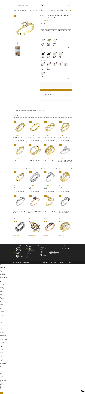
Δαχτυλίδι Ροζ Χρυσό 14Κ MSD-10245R (50, 236)
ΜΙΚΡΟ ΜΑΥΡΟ (43, 57)
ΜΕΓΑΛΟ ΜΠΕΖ (60, 57)
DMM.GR (28, 262)
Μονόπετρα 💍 (67, 98)
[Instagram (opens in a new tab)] (69, 5)
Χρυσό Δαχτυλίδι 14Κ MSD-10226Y (64, 187)
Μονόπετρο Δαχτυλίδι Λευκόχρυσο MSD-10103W (49, 188)
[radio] (42, 30)
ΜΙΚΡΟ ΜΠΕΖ (54, 57)
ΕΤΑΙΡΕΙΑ (44, 262)
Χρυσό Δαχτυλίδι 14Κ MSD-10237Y (49, 137)
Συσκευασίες (42, 36)
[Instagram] (65, 248)
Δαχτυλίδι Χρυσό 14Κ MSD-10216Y (19, 137)
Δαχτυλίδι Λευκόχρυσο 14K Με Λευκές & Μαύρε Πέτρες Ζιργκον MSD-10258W (20, 237)
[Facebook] (62, 248)
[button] (13, 15)
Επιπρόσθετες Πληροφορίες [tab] (45, 104)
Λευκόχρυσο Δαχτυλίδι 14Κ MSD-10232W (19, 212)
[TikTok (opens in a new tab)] (71, 5)
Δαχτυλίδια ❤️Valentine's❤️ (56, 98)
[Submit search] (1, 393)
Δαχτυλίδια (50, 98)
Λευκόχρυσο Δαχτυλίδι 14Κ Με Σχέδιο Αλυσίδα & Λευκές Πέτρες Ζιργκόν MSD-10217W (64, 212)
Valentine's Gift (46, 98)
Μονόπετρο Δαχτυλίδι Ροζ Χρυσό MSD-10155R (35, 212)
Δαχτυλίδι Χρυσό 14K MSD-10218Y (19, 187)
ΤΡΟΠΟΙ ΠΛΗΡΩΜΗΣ (46, 262)
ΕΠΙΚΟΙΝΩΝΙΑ (51, 258)
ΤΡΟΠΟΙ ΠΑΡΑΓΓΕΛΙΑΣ (52, 255)
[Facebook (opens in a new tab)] (67, 5)
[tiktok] (68, 248)
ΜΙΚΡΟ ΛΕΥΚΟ (54, 44)
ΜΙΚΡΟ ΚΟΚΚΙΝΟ (42, 44)
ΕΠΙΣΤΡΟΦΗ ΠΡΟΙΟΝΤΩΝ (53, 251)
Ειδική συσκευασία (43, 60)
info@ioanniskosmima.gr (20, 257)
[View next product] (71, 15)
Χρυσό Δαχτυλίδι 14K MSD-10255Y (34, 137)
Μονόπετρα (62, 98)
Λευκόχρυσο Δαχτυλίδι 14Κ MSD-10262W (34, 188)
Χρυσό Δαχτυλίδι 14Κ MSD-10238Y (64, 137)
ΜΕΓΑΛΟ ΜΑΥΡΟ (48, 57)
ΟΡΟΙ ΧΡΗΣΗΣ (51, 249)
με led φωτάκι (42, 68)
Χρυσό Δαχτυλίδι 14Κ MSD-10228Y (64, 236)
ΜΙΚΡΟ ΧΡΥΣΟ (48, 44)
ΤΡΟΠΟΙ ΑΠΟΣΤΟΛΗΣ (52, 253)
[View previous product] (69, 15)
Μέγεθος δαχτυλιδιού (45, 27)
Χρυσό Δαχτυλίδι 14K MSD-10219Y (19, 160)
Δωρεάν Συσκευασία (44, 50)
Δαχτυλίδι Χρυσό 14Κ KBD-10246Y (34, 160)
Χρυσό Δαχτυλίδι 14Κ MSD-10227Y (49, 160)
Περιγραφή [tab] (37, 104)
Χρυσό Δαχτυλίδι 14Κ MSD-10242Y (34, 236)
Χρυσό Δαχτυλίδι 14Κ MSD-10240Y (49, 211)
